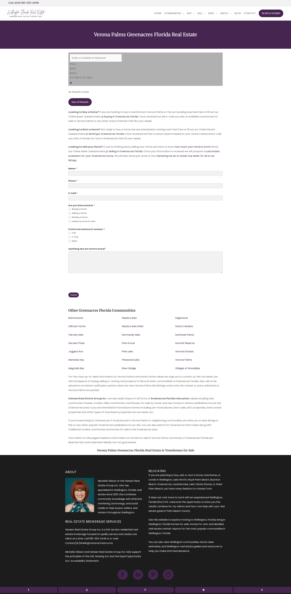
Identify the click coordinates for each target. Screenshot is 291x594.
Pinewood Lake (130, 360)
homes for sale (180, 524)
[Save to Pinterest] (145, 590)
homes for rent (199, 524)
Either (74, 241)
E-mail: (73, 193)
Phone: (73, 180)
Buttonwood (75, 318)
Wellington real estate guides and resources (193, 546)
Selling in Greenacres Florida (125, 151)
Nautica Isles (129, 318)
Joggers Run (75, 351)
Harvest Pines (76, 343)
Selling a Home (79, 213)
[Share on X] (87, 590)
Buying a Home (79, 209)
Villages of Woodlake (187, 368)
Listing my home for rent (83, 221)
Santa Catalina (184, 326)
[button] (271, 13)
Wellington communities (184, 542)
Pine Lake (127, 351)
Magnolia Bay (76, 368)
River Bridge (129, 368)
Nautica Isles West (133, 326)
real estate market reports (165, 528)
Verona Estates (184, 351)
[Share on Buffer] (204, 590)
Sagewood (181, 318)
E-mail (74, 237)
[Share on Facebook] (28, 590)
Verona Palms (183, 360)
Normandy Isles (131, 335)
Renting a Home (79, 217)
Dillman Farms (76, 326)
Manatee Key (76, 360)
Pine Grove (128, 343)
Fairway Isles (75, 335)
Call (73, 233)
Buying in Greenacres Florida (121, 116)
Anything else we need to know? (86, 248)
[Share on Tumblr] (262, 590)
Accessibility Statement (84, 561)
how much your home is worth (193, 147)
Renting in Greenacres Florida (106, 134)
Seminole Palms (184, 335)
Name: (72, 168)
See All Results (80, 102)
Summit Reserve (185, 343)
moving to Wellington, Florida (198, 519)
